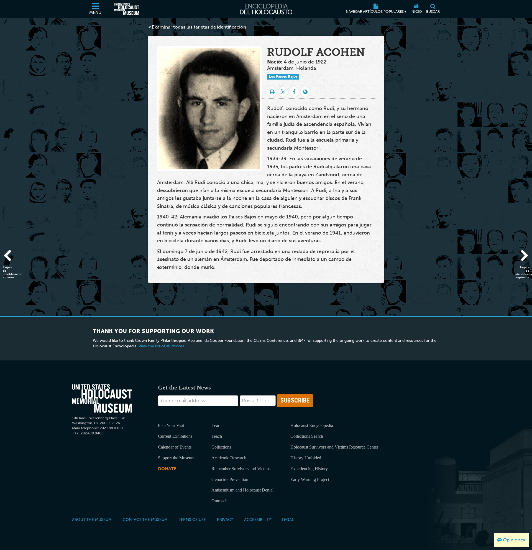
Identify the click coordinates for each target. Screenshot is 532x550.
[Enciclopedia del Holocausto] (266, 9)
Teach (216, 436)
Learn (216, 425)
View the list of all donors (161, 346)
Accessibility (257, 519)
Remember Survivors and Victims (240, 468)
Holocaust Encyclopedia (311, 425)
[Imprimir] (272, 92)
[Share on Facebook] (294, 92)
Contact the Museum (145, 519)
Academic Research (228, 457)
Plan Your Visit (171, 425)
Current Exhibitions (175, 436)
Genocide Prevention (229, 479)
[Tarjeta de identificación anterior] (10, 256)
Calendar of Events (174, 447)
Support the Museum (176, 457)
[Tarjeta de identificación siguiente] (522, 256)
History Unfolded (305, 457)
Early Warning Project (309, 479)
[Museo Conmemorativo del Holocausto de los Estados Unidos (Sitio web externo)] (126, 9)
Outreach (219, 500)
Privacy (225, 519)
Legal (288, 519)
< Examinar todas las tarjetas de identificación (197, 27)
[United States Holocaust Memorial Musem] (102, 398)
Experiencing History (309, 468)
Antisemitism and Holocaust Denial (242, 490)
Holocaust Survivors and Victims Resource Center (334, 447)
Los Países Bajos (283, 76)
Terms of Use (192, 519)
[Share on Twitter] (283, 92)
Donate (167, 468)
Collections (221, 447)
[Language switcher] (305, 92)
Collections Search (306, 436)
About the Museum (92, 519)
